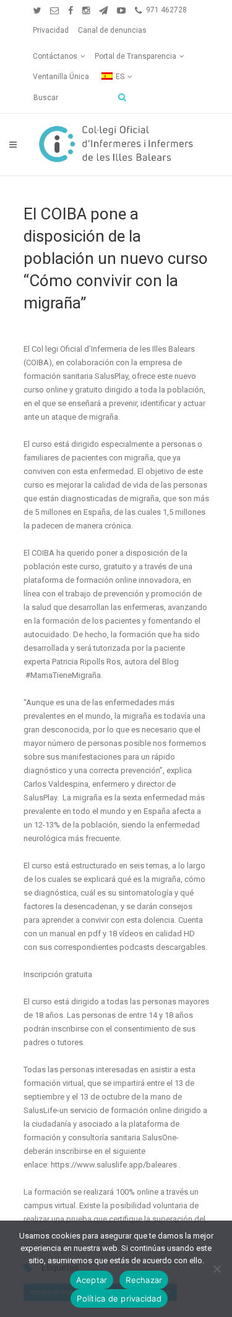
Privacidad (51, 30)
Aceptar (92, 1280)
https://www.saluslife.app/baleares (114, 1164)
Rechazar (144, 1280)
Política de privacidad (119, 1298)
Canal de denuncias (112, 30)
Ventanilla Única (61, 76)
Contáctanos (55, 56)
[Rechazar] (216, 1269)
